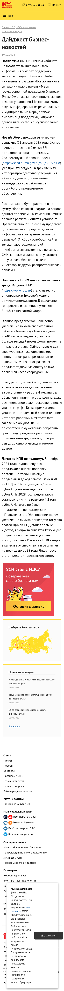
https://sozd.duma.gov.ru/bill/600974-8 (31, 163)
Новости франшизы (15, 875)
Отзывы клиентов (13, 781)
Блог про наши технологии (19, 880)
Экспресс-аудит (12, 857)
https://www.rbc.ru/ (17, 290)
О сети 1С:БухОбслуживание (19, 27)
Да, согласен (48, 935)
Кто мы (7, 760)
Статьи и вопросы (13, 786)
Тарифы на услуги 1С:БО (17, 804)
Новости (8, 765)
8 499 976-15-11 (34, 4)
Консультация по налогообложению (25, 852)
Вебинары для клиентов (17, 791)
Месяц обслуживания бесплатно (22, 847)
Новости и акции (12, 31)
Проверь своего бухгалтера (19, 862)
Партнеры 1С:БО (13, 776)
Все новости (14, 726)
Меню (10, 15)
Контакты (9, 770)
